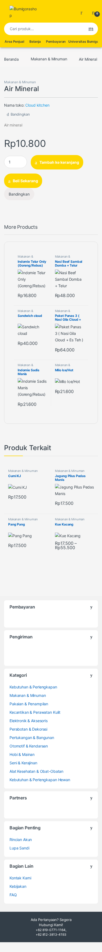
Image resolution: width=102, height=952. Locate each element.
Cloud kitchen (37, 105)
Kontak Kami (20, 878)
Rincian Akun (21, 839)
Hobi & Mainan (22, 754)
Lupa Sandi (19, 848)
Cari (91, 29)
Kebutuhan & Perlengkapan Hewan (40, 779)
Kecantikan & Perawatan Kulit (35, 712)
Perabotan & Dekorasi (28, 729)
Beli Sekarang (25, 180)
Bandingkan (20, 114)
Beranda (11, 59)
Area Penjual (14, 41)
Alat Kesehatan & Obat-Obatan (36, 771)
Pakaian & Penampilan (29, 703)
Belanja (35, 41)
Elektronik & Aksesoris (29, 720)
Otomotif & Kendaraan (29, 746)
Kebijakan (18, 886)
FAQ (13, 894)
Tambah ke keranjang (59, 162)
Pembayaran (56, 41)
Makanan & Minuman (49, 59)
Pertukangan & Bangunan (32, 737)
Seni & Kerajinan (23, 763)
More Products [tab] (21, 227)
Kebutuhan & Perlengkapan (33, 687)
